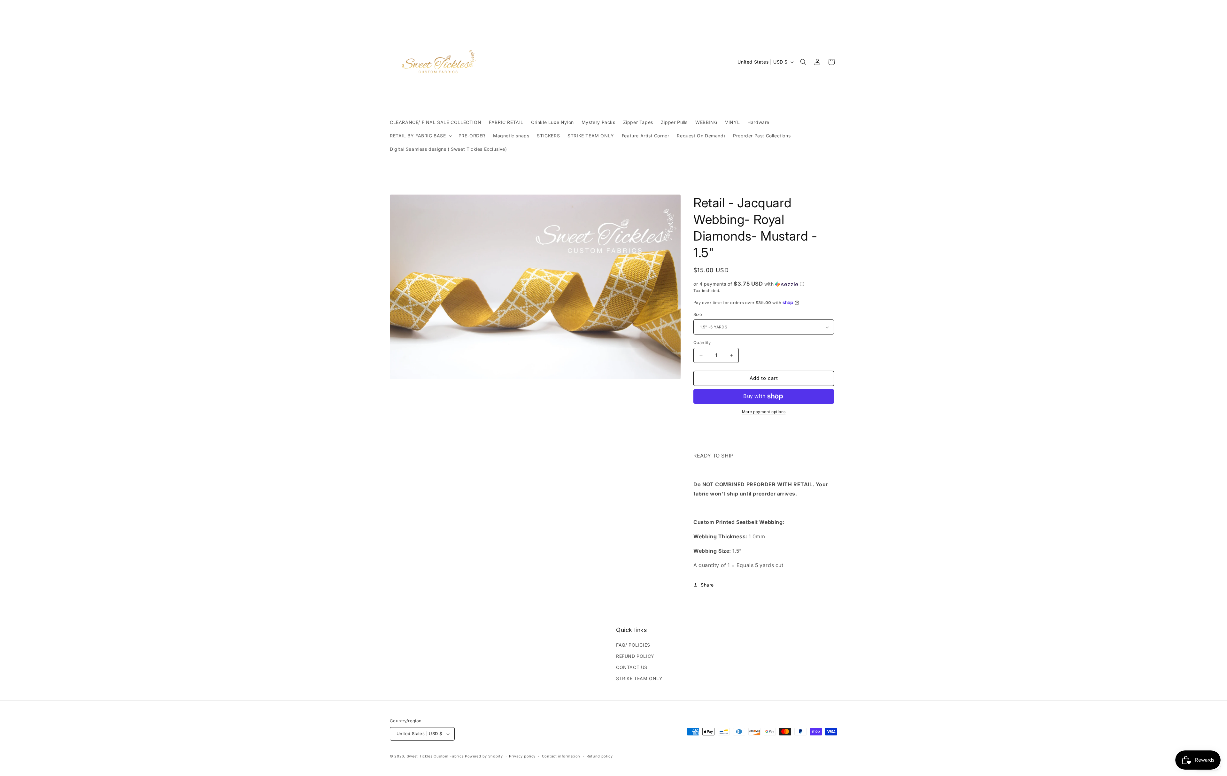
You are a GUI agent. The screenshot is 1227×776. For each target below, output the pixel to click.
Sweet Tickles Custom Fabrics (435, 756)
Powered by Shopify (484, 756)
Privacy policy (522, 756)
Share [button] (707, 585)
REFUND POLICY (635, 656)
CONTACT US (631, 667)
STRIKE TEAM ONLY (639, 678)
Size (697, 314)
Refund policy (600, 756)
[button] (420, 135)
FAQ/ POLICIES (633, 645)
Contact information (561, 756)
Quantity (702, 342)
